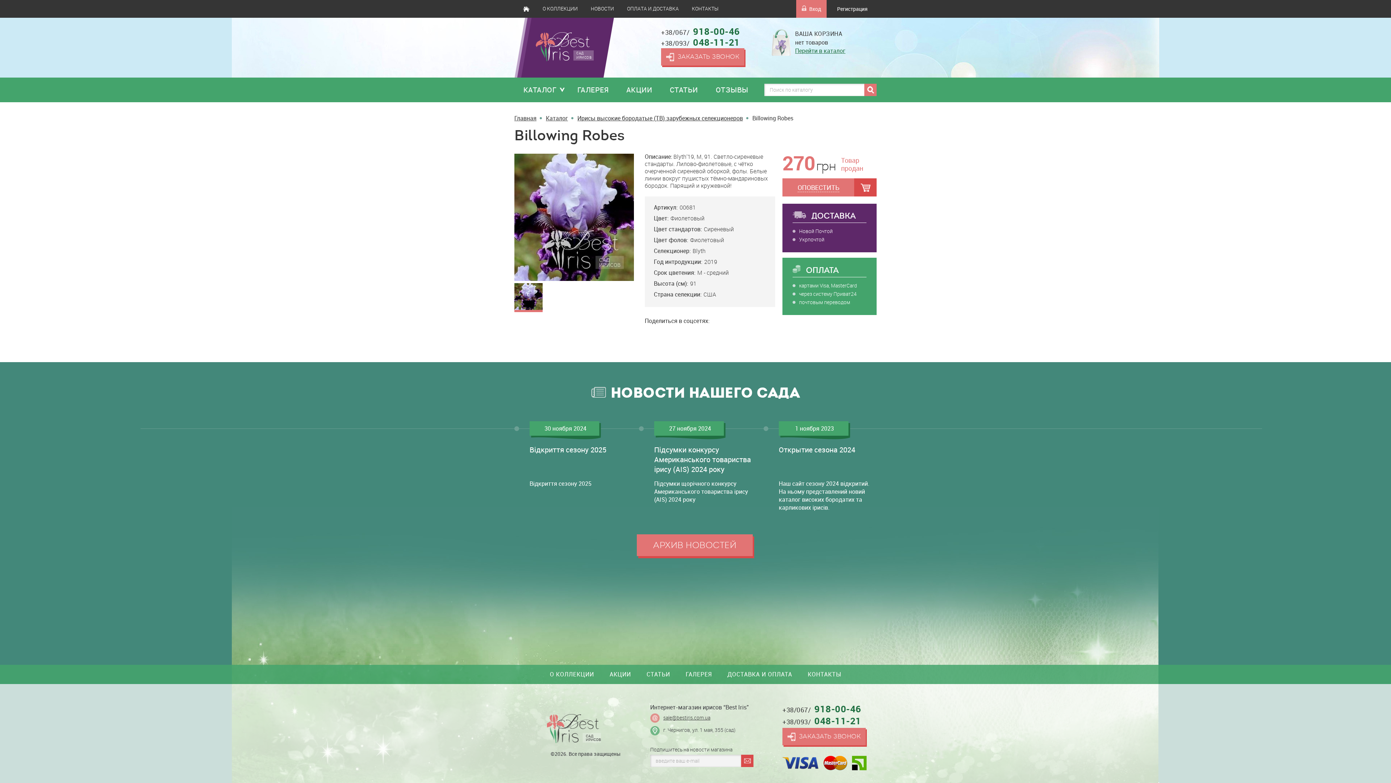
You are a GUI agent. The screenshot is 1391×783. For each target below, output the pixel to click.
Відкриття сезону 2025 (568, 450)
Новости (602, 8)
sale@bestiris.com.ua (686, 717)
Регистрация (852, 8)
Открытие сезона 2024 (817, 450)
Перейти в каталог (820, 51)
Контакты (705, 8)
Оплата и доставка (653, 8)
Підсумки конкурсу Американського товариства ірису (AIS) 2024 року (702, 459)
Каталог (540, 90)
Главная (526, 9)
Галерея (593, 90)
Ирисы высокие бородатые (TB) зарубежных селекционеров (660, 118)
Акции (639, 90)
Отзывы (732, 90)
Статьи (684, 90)
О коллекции (560, 8)
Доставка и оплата (759, 674)
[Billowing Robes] (574, 217)
